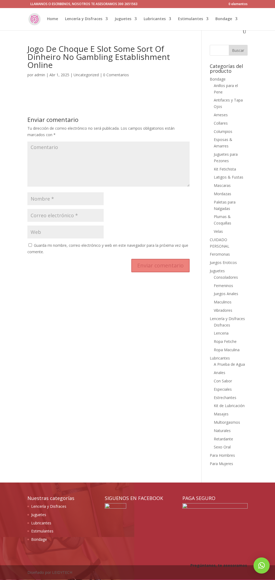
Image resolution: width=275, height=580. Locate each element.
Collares (221, 123)
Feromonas (220, 254)
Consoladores (226, 277)
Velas (218, 231)
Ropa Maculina (227, 349)
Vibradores (223, 310)
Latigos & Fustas (228, 177)
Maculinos (222, 302)
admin (39, 74)
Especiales (223, 389)
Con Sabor (223, 380)
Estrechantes (225, 397)
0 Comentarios (116, 74)
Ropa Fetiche (225, 341)
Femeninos (223, 285)
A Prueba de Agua (229, 364)
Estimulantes (190, 19)
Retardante (223, 438)
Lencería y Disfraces (83, 19)
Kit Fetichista (225, 169)
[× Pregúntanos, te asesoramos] (262, 565)
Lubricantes (155, 19)
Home (52, 19)
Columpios (223, 131)
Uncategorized (86, 74)
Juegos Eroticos (223, 262)
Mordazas (222, 193)
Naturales (222, 430)
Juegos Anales (226, 293)
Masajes (221, 413)
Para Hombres (222, 455)
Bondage (223, 19)
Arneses (221, 114)
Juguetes (123, 19)
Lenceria (221, 333)
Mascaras (222, 185)
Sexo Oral (222, 447)
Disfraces (222, 325)
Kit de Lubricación (229, 405)
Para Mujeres (221, 463)
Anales (219, 372)
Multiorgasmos (227, 422)
